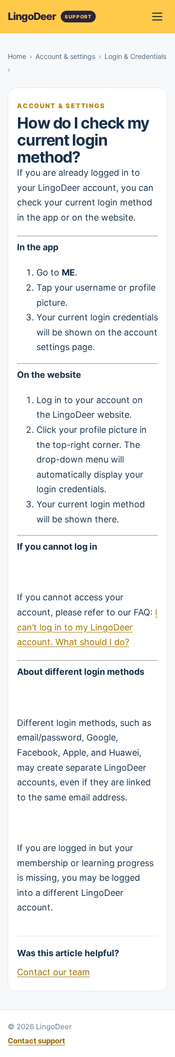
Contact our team (53, 972)
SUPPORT (78, 16)
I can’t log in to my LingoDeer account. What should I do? (87, 627)
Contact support (36, 1040)
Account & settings (65, 56)
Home (17, 56)
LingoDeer (32, 16)
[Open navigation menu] (157, 16)
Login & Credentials (135, 56)
